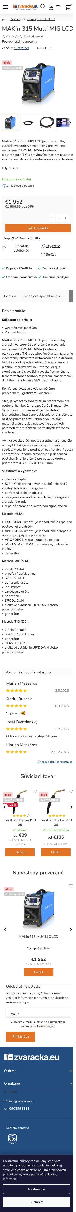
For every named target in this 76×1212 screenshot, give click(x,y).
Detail (20, 852)
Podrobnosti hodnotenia (19, 41)
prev (4, 807)
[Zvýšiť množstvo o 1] (65, 218)
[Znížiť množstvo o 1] (52, 218)
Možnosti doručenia (21, 186)
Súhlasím (36, 1202)
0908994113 (19, 1108)
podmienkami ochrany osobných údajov (43, 1024)
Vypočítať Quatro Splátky (22, 238)
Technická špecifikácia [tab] (40, 296)
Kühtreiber (21, 48)
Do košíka (41, 228)
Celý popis (8, 168)
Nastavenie (36, 1189)
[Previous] (5, 929)
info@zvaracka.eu (21, 1101)
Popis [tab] (8, 296)
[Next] (71, 929)
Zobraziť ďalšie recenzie (55, 762)
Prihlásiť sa (20, 1036)
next (71, 807)
